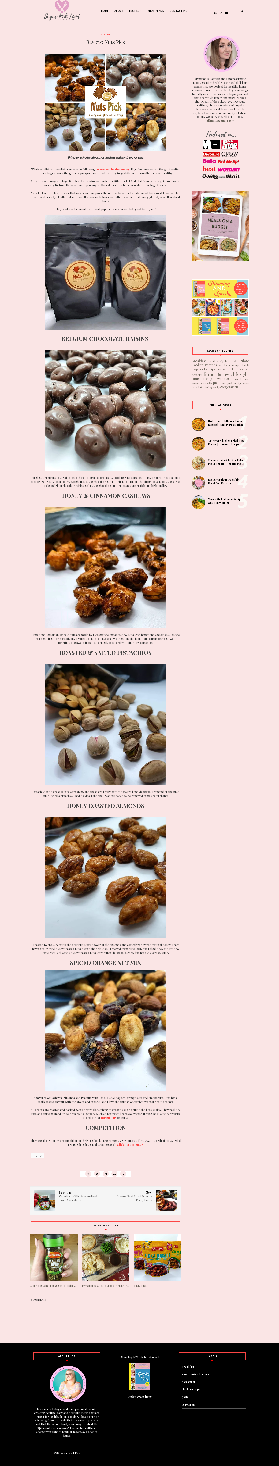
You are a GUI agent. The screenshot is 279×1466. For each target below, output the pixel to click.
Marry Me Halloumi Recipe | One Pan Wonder (225, 501)
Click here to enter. (130, 1144)
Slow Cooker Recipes (195, 1374)
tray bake (198, 387)
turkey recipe (213, 387)
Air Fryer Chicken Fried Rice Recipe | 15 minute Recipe (226, 442)
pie (224, 383)
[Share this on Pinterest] (106, 1174)
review (106, 34)
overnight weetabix (202, 383)
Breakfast (199, 361)
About (119, 11)
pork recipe (234, 383)
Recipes (134, 11)
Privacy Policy (67, 1452)
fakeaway (225, 374)
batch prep (189, 1382)
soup (246, 383)
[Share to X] (97, 1174)
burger (221, 369)
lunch (196, 378)
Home (105, 11)
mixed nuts (109, 1118)
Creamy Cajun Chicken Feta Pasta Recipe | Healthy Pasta (226, 462)
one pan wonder (215, 378)
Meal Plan (232, 361)
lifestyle (241, 374)
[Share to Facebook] (88, 1174)
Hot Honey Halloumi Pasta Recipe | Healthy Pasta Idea (225, 423)
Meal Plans (156, 11)
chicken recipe (237, 369)
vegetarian (229, 387)
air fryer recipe (229, 365)
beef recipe (207, 369)
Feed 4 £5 (216, 361)
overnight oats (240, 379)
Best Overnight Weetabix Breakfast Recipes (223, 481)
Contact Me (178, 11)
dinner (209, 374)
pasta (217, 383)
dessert (197, 375)
